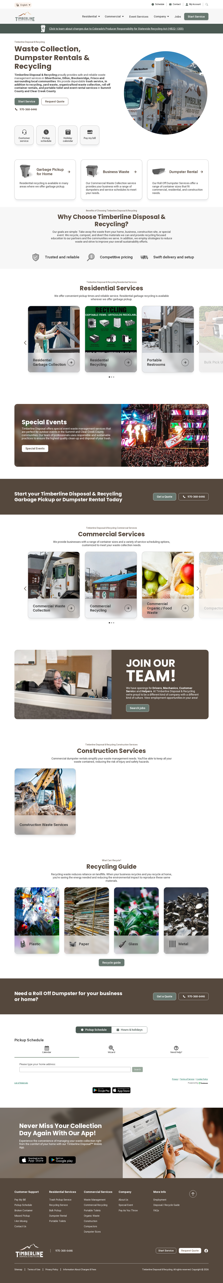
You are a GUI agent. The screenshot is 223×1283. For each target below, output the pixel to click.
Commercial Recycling (95, 1205)
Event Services (138, 16)
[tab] (93, 1029)
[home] (25, 16)
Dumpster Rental (58, 1215)
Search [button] (137, 1069)
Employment (159, 1199)
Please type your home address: (37, 1064)
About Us (123, 1199)
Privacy (175, 1079)
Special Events (35, 448)
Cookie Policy (202, 1079)
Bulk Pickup (55, 1210)
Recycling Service (58, 1205)
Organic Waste (92, 1215)
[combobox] (75, 1069)
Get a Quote (164, 496)
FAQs (156, 1210)
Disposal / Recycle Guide (166, 1205)
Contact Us (20, 1226)
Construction (90, 1221)
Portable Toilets (57, 1221)
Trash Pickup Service (60, 1199)
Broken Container (23, 1210)
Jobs (177, 16)
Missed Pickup (22, 1215)
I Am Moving (20, 1221)
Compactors (90, 1226)
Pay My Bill (20, 1199)
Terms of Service (187, 1079)
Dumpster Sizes (92, 1231)
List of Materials (21, 1083)
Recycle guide (111, 962)
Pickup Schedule (23, 1205)
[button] (23, 5)
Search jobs (137, 708)
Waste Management (94, 1199)
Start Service (196, 16)
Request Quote (54, 101)
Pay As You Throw (128, 1210)
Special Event (126, 1205)
